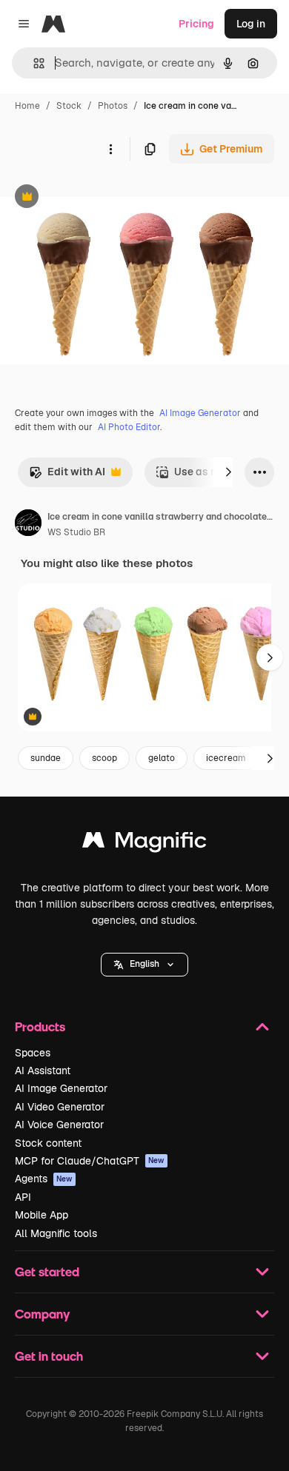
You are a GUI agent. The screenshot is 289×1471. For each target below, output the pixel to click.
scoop (104, 758)
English (144, 964)
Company (42, 1313)
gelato (161, 758)
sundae (45, 758)
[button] (144, 964)
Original (95, 198)
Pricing (196, 23)
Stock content (48, 1143)
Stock (69, 106)
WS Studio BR (76, 532)
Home (27, 106)
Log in (250, 23)
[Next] (228, 472)
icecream (226, 758)
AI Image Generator (200, 413)
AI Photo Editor (129, 427)
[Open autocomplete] (33, 63)
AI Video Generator (59, 1106)
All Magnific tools (56, 1233)
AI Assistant (42, 1070)
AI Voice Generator (59, 1124)
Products (40, 1026)
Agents (44, 1178)
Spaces (32, 1052)
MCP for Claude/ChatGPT (90, 1160)
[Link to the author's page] (28, 524)
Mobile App (41, 1215)
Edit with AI (67, 475)
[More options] (110, 149)
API (23, 1197)
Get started (47, 1271)
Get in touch (49, 1356)
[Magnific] (144, 843)
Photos (112, 106)
